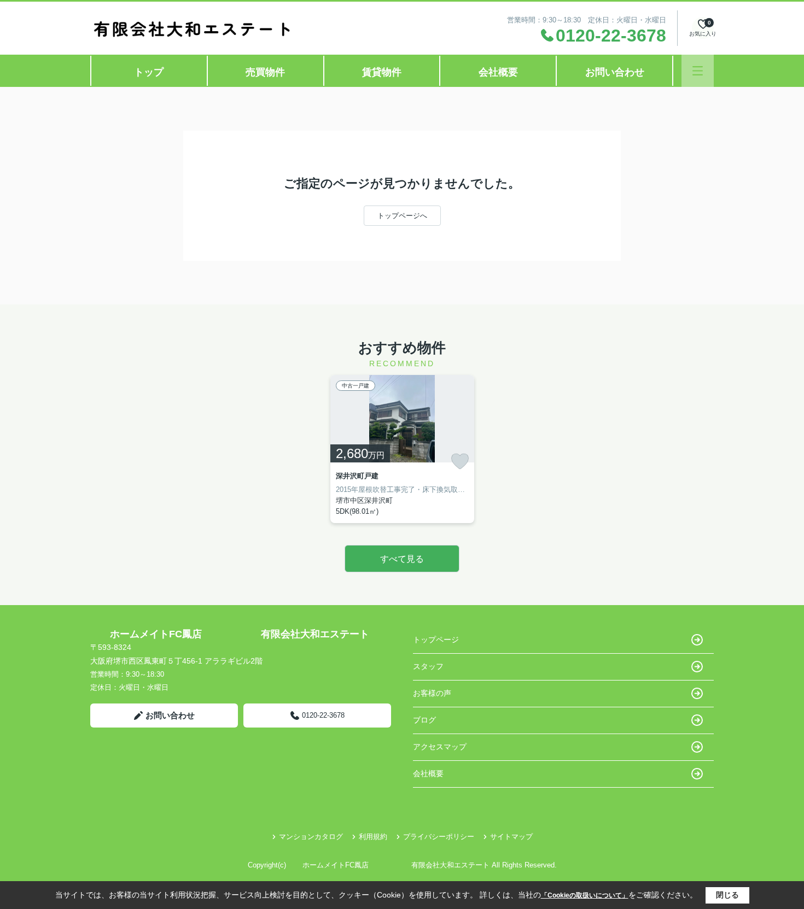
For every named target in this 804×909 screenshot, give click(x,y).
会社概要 (498, 72)
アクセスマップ (440, 746)
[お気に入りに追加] (460, 461)
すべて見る (402, 559)
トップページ (436, 639)
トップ (149, 72)
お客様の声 (432, 693)
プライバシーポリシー (438, 836)
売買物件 (265, 72)
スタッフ (428, 666)
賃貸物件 (381, 72)
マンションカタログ (311, 836)
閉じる (727, 894)
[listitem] (402, 449)
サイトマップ (511, 836)
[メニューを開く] (697, 70)
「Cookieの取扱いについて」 (584, 895)
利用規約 (373, 836)
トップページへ (402, 216)
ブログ (424, 720)
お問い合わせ (614, 72)
